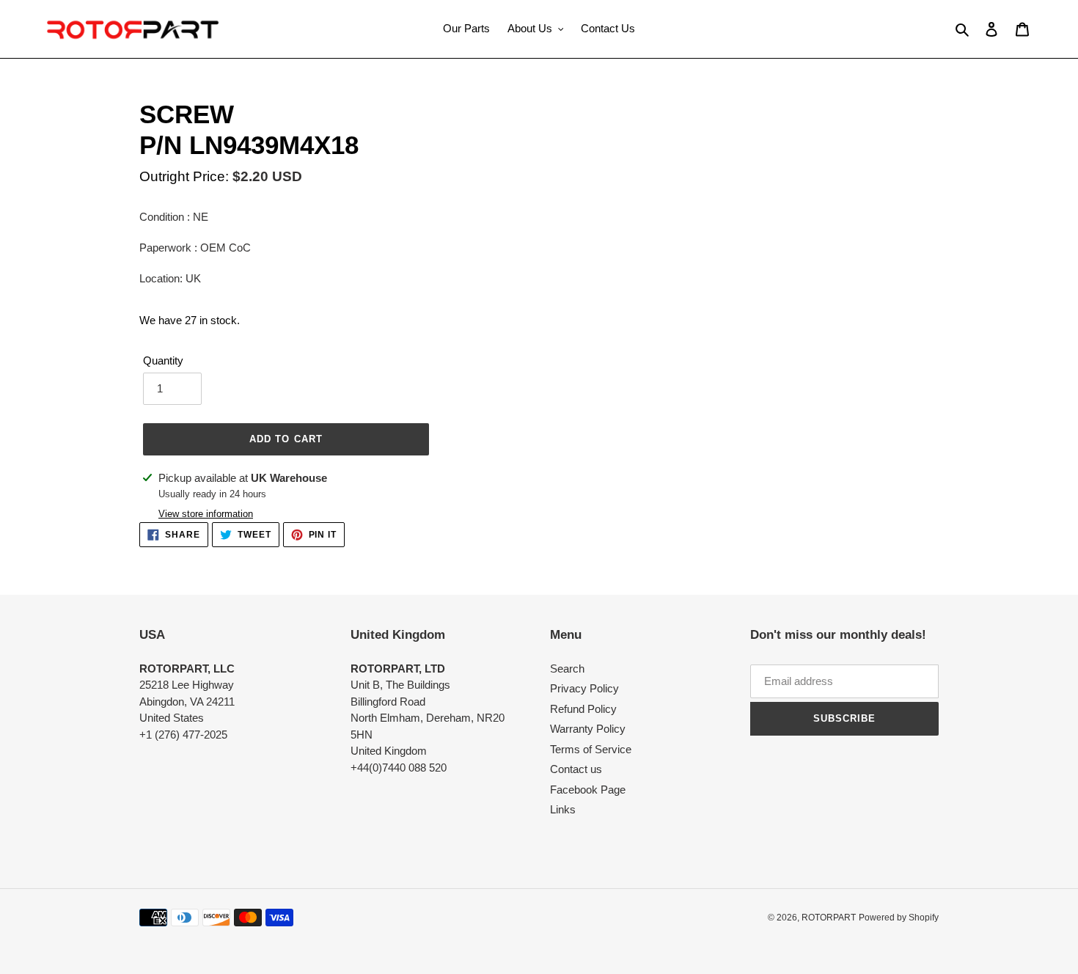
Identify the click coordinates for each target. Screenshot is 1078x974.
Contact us (576, 769)
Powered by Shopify (899, 917)
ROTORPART (829, 917)
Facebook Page (588, 789)
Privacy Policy (584, 688)
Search (567, 668)
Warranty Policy (588, 728)
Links (563, 809)
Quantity (163, 360)
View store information (205, 513)
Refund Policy (583, 709)
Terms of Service (590, 749)
